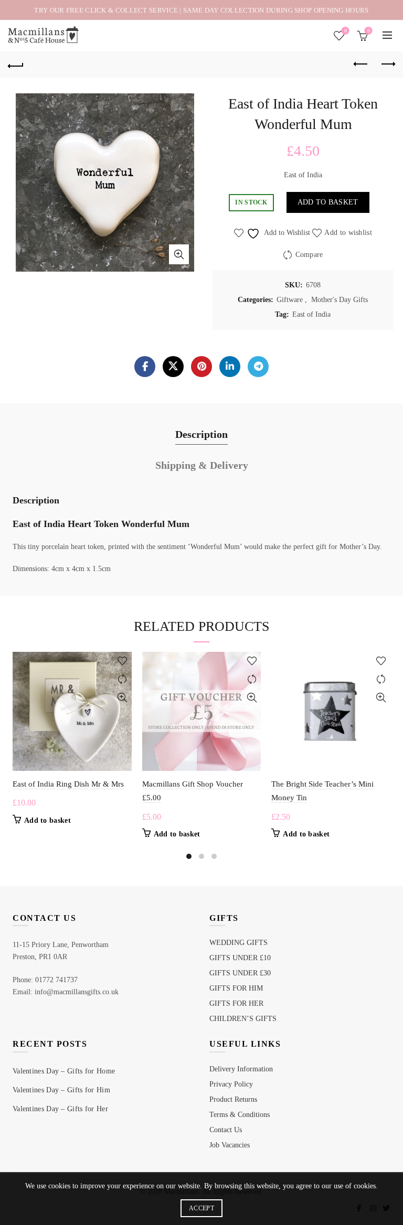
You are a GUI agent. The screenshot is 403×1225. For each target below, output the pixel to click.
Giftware (290, 300)
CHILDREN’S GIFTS (243, 1019)
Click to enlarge (179, 254)
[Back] (16, 64)
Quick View (122, 698)
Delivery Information (241, 1069)
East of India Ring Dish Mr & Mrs (68, 784)
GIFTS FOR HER (236, 1003)
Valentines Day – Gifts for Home (64, 1071)
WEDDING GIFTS (238, 943)
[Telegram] (258, 366)
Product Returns (233, 1099)
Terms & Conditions (239, 1115)
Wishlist (345, 31)
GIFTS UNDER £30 (240, 973)
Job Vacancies (229, 1145)
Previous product (361, 64)
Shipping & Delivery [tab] (201, 465)
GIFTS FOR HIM (236, 988)
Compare (309, 254)
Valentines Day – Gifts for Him (61, 1090)
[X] (173, 366)
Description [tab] (201, 434)
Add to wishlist (348, 232)
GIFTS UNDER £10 (240, 958)
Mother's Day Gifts (339, 300)
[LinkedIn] (229, 366)
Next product (387, 64)
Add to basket (328, 202)
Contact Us (225, 1130)
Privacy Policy (231, 1084)
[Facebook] (144, 366)
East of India (311, 314)
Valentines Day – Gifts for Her (60, 1109)
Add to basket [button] (47, 820)
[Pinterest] (201, 366)
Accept (201, 1208)
